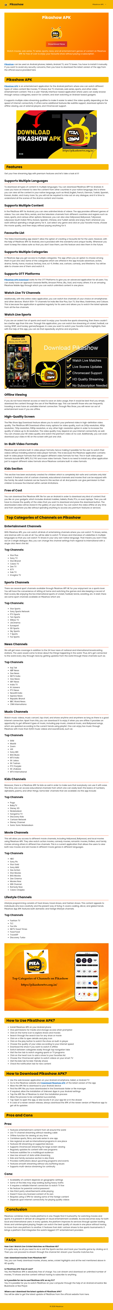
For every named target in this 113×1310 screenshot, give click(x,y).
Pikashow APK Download (16, 279)
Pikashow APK (98, 4)
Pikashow (17, 4)
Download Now (56, 44)
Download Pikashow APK (53, 1083)
